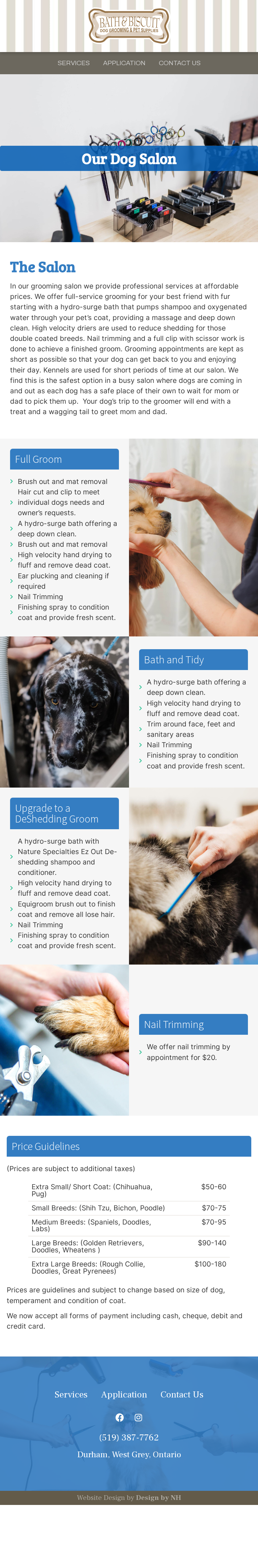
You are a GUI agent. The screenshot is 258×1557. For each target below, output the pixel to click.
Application (124, 62)
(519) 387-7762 (129, 1437)
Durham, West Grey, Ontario (129, 1454)
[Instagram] (138, 1417)
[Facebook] (120, 1417)
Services (74, 62)
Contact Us (180, 62)
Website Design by (129, 1497)
